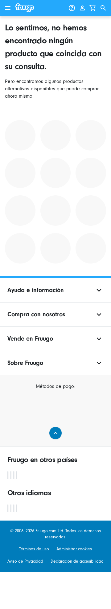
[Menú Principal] (7, 8)
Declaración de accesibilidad (77, 561)
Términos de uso (34, 549)
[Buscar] (103, 8)
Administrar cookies (74, 549)
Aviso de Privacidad (25, 561)
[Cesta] (93, 8)
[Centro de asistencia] (72, 8)
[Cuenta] (82, 8)
